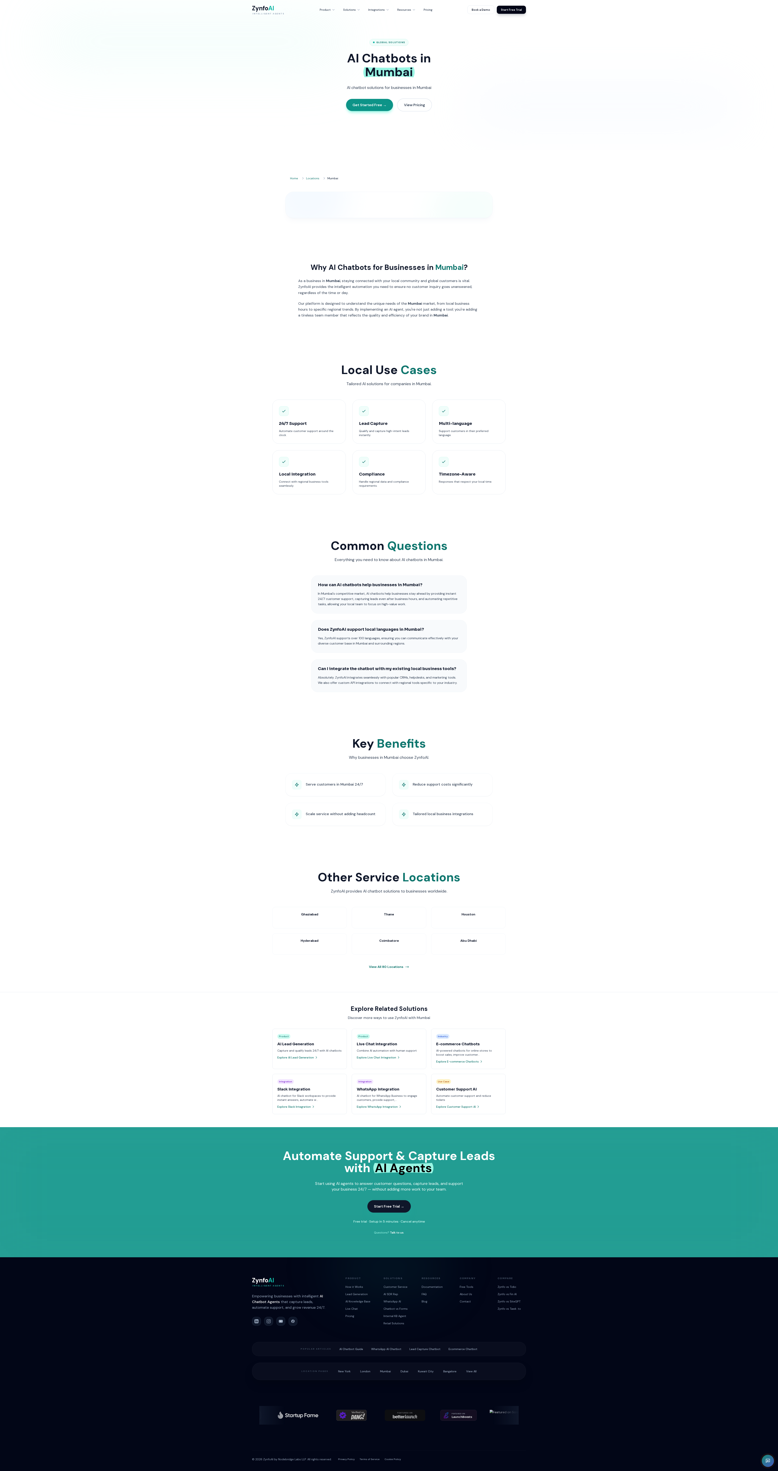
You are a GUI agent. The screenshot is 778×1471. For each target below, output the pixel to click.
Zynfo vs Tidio (507, 1287)
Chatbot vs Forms (396, 1309)
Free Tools (466, 1287)
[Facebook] (293, 1321)
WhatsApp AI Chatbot (386, 1349)
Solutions (349, 10)
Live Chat (351, 1309)
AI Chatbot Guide (351, 1349)
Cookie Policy (393, 1459)
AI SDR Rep (391, 1294)
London (365, 1371)
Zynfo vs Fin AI (507, 1294)
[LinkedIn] (256, 1321)
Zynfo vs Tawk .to (509, 1309)
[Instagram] (268, 1321)
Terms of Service (370, 1459)
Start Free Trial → (389, 1206)
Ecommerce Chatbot (463, 1349)
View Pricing (414, 105)
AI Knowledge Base (357, 1301)
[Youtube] (280, 1321)
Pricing (428, 10)
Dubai (404, 1371)
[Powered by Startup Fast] (444, 1415)
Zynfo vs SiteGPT (509, 1301)
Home (294, 178)
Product (325, 10)
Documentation (432, 1287)
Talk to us (397, 1232)
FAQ (424, 1294)
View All (471, 1371)
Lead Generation (356, 1294)
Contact (465, 1301)
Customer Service (395, 1287)
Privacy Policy (346, 1459)
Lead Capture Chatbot (424, 1349)
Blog (424, 1301)
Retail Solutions (394, 1323)
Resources (404, 10)
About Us (466, 1294)
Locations (312, 178)
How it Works (354, 1287)
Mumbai (385, 1371)
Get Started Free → (370, 105)
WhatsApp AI (392, 1301)
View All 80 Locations (386, 967)
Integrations (376, 10)
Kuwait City (426, 1371)
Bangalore (449, 1371)
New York (344, 1371)
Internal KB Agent (395, 1316)
